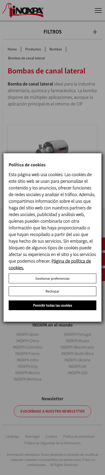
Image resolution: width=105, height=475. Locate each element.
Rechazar (52, 291)
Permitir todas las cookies (52, 305)
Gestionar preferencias (52, 278)
